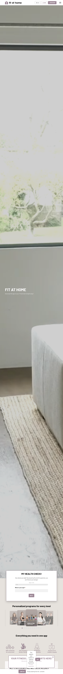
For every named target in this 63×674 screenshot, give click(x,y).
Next (31, 595)
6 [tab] (32, 628)
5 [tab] (30, 628)
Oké (37, 659)
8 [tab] (36, 628)
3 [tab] (26, 628)
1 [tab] (22, 628)
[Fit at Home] (13, 2)
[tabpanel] (14, 617)
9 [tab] (38, 628)
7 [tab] (34, 628)
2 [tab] (24, 628)
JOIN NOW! (52, 2)
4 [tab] (28, 628)
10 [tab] (40, 628)
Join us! (22, 671)
